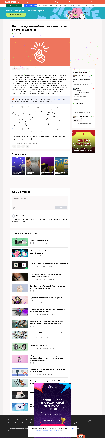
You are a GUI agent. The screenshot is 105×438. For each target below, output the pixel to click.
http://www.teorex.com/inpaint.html (47, 139)
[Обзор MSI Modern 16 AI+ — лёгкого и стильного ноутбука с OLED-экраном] (40, 312)
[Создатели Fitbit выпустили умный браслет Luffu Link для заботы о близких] (40, 277)
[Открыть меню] (67, 215)
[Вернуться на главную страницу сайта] (10, 2)
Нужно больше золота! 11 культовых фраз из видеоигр (82, 124)
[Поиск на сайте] (91, 2)
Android (44, 266)
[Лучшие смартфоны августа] (40, 241)
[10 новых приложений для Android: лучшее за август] (40, 265)
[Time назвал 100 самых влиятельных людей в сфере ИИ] (40, 335)
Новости (44, 279)
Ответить (23, 224)
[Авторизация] (98, 2)
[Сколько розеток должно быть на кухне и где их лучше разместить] (40, 371)
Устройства (42, 243)
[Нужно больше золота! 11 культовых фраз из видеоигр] (40, 300)
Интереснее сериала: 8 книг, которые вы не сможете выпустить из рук (83, 111)
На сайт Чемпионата (52, 420)
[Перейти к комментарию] (83, 80)
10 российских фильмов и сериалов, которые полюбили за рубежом (82, 83)
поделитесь (56, 99)
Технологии (43, 256)
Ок (52, 434)
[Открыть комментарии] (34, 243)
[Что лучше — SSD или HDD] (40, 347)
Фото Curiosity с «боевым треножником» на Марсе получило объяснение (82, 98)
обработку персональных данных (52, 430)
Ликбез (44, 374)
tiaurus (19, 33)
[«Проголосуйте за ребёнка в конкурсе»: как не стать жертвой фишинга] (40, 253)
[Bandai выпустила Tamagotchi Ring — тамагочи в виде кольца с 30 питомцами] (40, 288)
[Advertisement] (40, 182)
